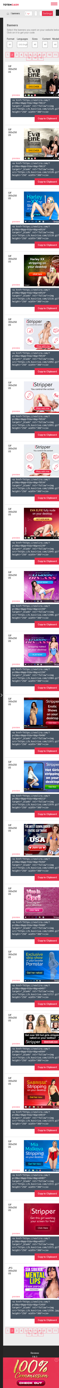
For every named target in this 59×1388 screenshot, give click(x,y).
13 (29, 57)
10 (49, 54)
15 (40, 57)
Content (45, 39)
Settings (47, 13)
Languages (22, 39)
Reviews (35, 1353)
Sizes (34, 39)
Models (55, 39)
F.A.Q (34, 1357)
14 (35, 57)
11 (55, 54)
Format (9, 39)
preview (16, 95)
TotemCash (25, 5)
